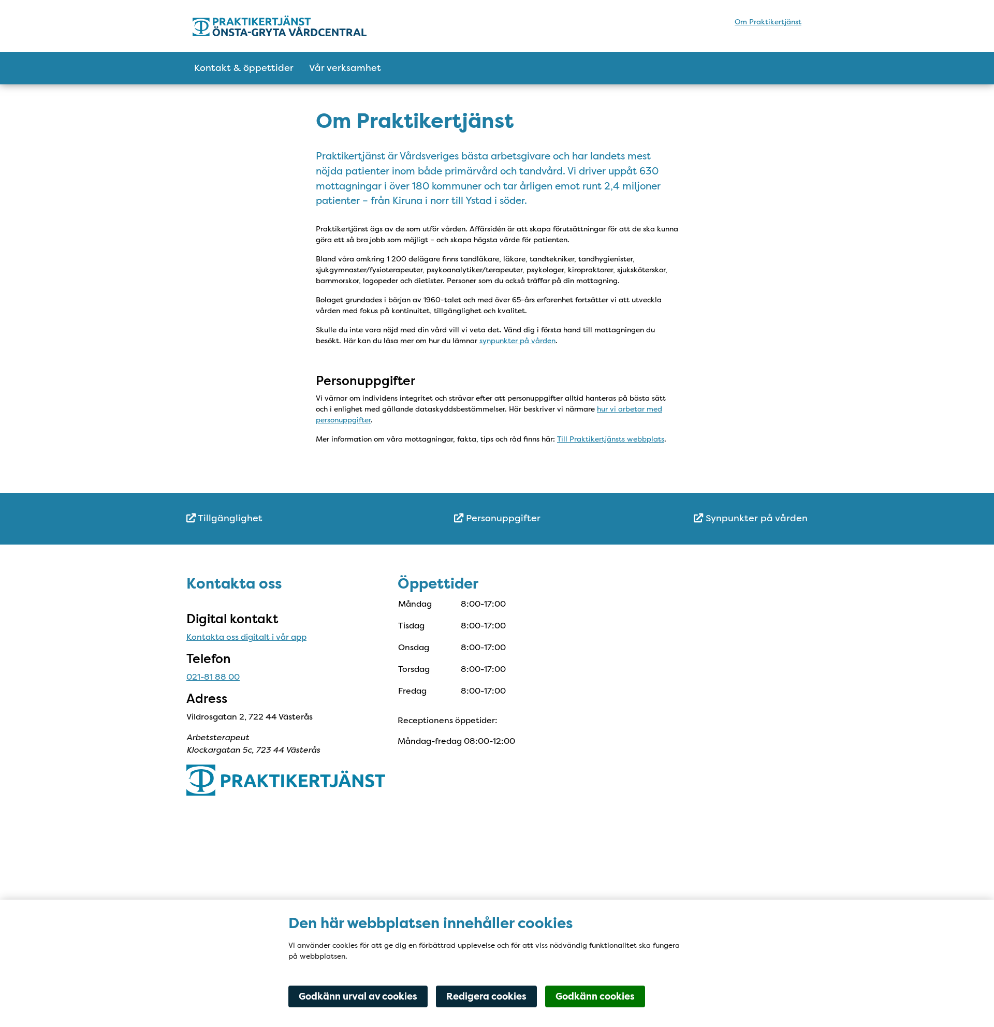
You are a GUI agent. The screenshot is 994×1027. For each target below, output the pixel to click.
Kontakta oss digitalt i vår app (246, 637)
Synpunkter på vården (755, 518)
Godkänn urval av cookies (358, 996)
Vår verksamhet (345, 68)
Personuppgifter (501, 518)
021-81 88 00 (213, 676)
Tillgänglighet (229, 518)
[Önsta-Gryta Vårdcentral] (283, 26)
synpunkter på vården (517, 340)
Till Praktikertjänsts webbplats (610, 439)
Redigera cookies (486, 996)
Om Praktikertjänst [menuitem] (768, 21)
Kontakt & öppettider (244, 68)
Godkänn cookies (595, 996)
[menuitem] (289, 518)
